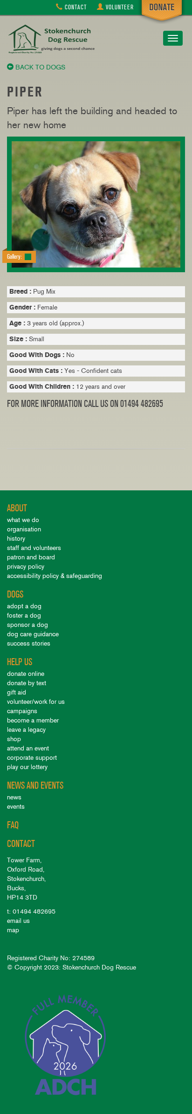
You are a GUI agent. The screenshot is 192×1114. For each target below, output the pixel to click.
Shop (14, 739)
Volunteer (120, 7)
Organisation (24, 529)
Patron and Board (31, 557)
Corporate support (32, 758)
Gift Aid (16, 692)
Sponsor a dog (27, 625)
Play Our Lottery (27, 767)
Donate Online (25, 674)
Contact (75, 7)
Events (16, 807)
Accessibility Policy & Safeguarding (54, 576)
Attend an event (28, 748)
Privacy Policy (25, 567)
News (14, 797)
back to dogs (39, 67)
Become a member (33, 720)
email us (18, 921)
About (17, 508)
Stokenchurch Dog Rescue (53, 39)
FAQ (13, 825)
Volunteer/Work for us (36, 702)
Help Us (19, 662)
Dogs (15, 594)
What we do (23, 520)
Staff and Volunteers (34, 548)
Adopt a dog (24, 606)
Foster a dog (24, 615)
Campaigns (22, 711)
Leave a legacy (26, 730)
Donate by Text (26, 683)
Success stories (28, 643)
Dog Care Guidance (33, 634)
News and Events (35, 785)
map (13, 930)
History (16, 539)
